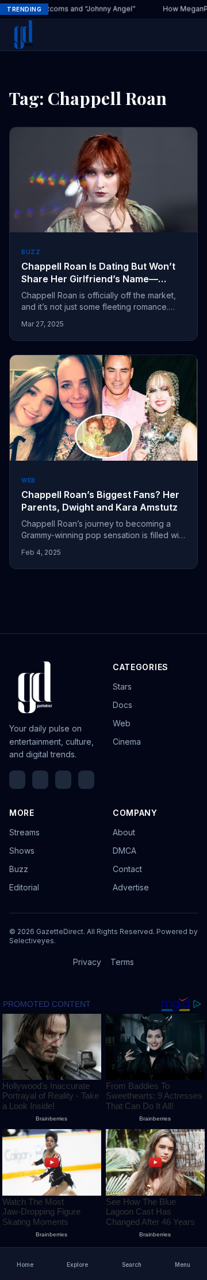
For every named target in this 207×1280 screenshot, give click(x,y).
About (124, 832)
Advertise (131, 887)
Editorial (24, 887)
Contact (127, 869)
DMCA (124, 850)
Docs (122, 705)
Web (122, 723)
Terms (122, 962)
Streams (24, 832)
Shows (21, 850)
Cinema (127, 741)
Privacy (87, 962)
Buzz (18, 869)
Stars (122, 686)
